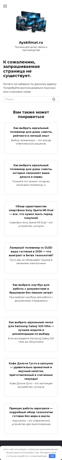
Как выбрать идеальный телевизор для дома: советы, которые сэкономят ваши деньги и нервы (31, 171)
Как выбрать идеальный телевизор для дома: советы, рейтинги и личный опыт (31, 131)
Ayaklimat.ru (31, 42)
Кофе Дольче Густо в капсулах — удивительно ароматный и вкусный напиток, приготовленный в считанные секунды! (31, 371)
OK (52, 456)
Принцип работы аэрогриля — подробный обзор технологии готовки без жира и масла (31, 412)
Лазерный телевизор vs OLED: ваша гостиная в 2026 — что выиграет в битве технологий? (31, 251)
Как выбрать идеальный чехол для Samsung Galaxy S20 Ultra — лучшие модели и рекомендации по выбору (31, 328)
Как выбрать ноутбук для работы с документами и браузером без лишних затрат (31, 288)
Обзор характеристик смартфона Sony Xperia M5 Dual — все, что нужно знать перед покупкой (31, 212)
